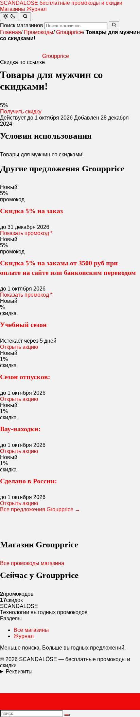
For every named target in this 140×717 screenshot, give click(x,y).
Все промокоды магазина (32, 563)
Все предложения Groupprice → (40, 509)
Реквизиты (19, 671)
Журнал (37, 9)
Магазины (12, 9)
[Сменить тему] (9, 16)
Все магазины (31, 630)
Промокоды (38, 32)
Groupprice (69, 32)
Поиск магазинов (21, 25)
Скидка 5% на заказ (31, 211)
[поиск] (67, 715)
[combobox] (76, 25)
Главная (10, 32)
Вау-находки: (20, 429)
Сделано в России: (28, 481)
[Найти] (25, 16)
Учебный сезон (23, 324)
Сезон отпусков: (25, 376)
